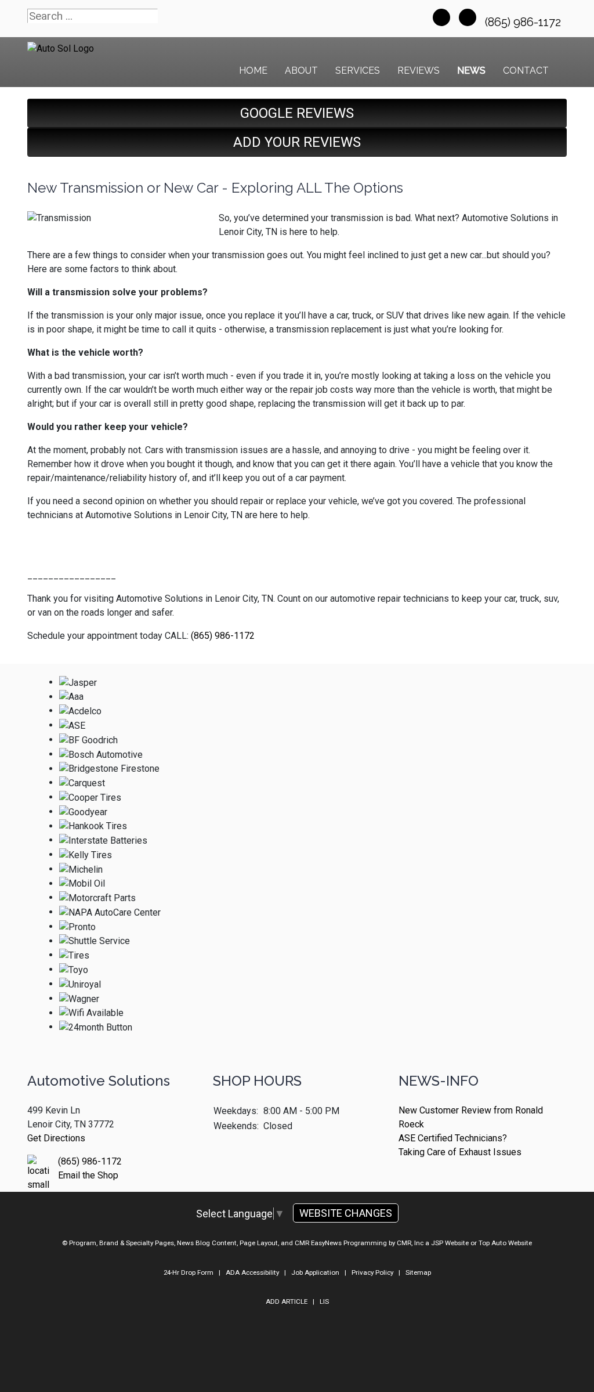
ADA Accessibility (252, 1272)
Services (357, 70)
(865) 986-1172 (524, 22)
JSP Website (450, 1243)
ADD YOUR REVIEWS (297, 142)
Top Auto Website (505, 1243)
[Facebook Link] (441, 17)
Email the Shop (88, 1175)
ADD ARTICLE (286, 1301)
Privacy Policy (372, 1272)
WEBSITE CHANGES (345, 1213)
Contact (526, 70)
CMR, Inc (410, 1243)
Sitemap (418, 1272)
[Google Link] (467, 17)
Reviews (418, 70)
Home (253, 70)
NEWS (471, 70)
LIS (324, 1301)
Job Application (315, 1272)
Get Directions (56, 1138)
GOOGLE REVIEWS (297, 113)
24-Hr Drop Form (188, 1272)
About (301, 70)
